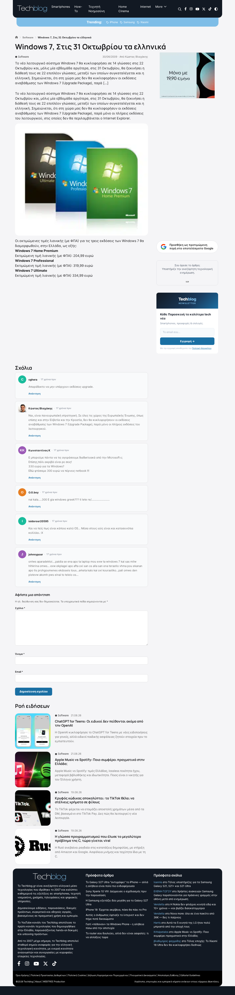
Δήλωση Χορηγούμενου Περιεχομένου (108, 975)
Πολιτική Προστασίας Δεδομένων (48, 975)
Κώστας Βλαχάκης (136, 56)
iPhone (114, 22)
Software (23, 56)
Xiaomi (144, 22)
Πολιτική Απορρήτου (201, 348)
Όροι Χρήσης (22, 975)
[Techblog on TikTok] (210, 9)
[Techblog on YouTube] (197, 9)
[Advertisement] (81, 320)
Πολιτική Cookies (77, 975)
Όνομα (20, 653)
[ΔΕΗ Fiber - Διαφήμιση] (187, 75)
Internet (145, 6)
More (158, 6)
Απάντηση (34, 393)
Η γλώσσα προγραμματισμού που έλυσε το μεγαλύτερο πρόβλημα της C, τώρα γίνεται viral (98, 838)
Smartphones (60, 6)
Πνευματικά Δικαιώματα (143, 975)
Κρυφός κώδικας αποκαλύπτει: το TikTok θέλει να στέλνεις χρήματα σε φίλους (94, 800)
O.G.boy (33, 492)
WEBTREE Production (54, 981)
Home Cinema (123, 9)
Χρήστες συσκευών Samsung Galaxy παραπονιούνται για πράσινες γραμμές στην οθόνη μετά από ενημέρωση (185, 895)
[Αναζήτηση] (180, 8)
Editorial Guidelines (190, 975)
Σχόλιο (20, 608)
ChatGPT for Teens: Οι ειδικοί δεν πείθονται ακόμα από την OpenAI (99, 723)
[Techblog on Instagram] (191, 9)
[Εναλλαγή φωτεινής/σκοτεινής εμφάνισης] (216, 8)
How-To (78, 9)
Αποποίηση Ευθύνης (168, 975)
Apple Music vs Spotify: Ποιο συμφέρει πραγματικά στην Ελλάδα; (100, 761)
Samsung (129, 22)
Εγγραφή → (187, 341)
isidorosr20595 (38, 521)
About (38, 981)
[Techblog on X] (203, 9)
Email (19, 671)
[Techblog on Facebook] (186, 9)
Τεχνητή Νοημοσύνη (96, 9)
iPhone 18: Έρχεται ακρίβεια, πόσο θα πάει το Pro (116, 909)
